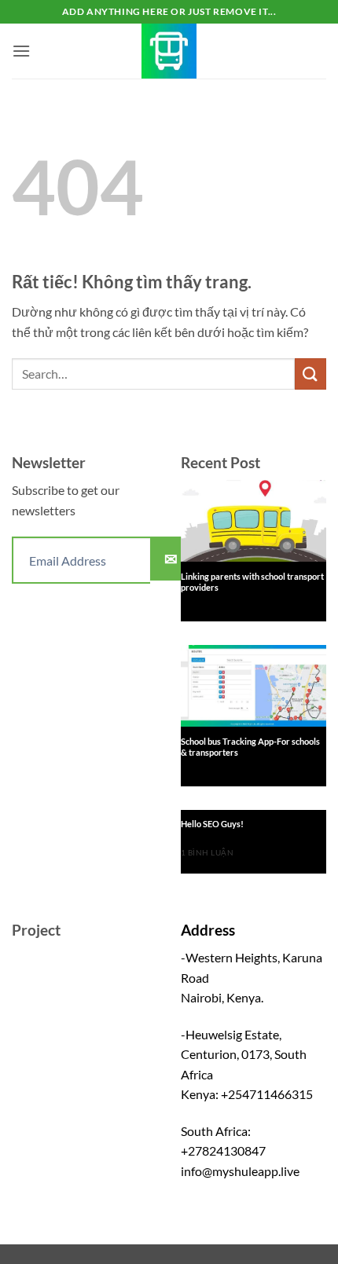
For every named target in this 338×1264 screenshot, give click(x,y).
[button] (21, 50)
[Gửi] (310, 373)
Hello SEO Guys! (212, 824)
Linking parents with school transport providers (252, 581)
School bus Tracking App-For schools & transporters (250, 746)
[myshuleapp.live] (169, 51)
